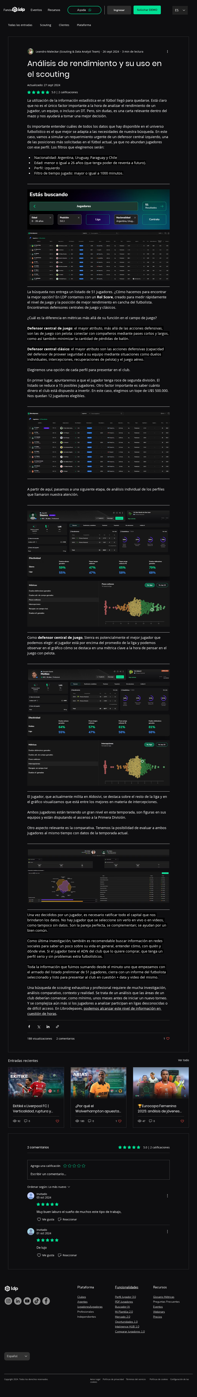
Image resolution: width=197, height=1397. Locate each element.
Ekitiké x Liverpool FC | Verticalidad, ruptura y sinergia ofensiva (32, 1109)
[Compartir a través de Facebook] (29, 1026)
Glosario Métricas (163, 1297)
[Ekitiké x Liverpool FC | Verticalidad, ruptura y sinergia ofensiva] (36, 1082)
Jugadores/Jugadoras (90, 1307)
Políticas (107, 1379)
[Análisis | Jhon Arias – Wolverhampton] (98, 1082)
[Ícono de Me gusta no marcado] (39, 1219)
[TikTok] (36, 1301)
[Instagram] (8, 1301)
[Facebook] (46, 1301)
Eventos (158, 1307)
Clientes (64, 25)
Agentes (82, 1302)
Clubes (81, 1297)
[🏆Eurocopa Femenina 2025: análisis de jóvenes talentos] (161, 1082)
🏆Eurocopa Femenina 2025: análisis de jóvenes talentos (159, 1109)
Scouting (45, 25)
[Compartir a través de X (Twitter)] (38, 1026)
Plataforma (84, 25)
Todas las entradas (20, 25)
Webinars (159, 1312)
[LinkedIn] (18, 1301)
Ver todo (183, 1060)
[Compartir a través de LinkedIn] (48, 1026)
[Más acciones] (167, 51)
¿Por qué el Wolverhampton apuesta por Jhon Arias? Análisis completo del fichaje (97, 1109)
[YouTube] (27, 1301)
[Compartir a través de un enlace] (57, 1026)
